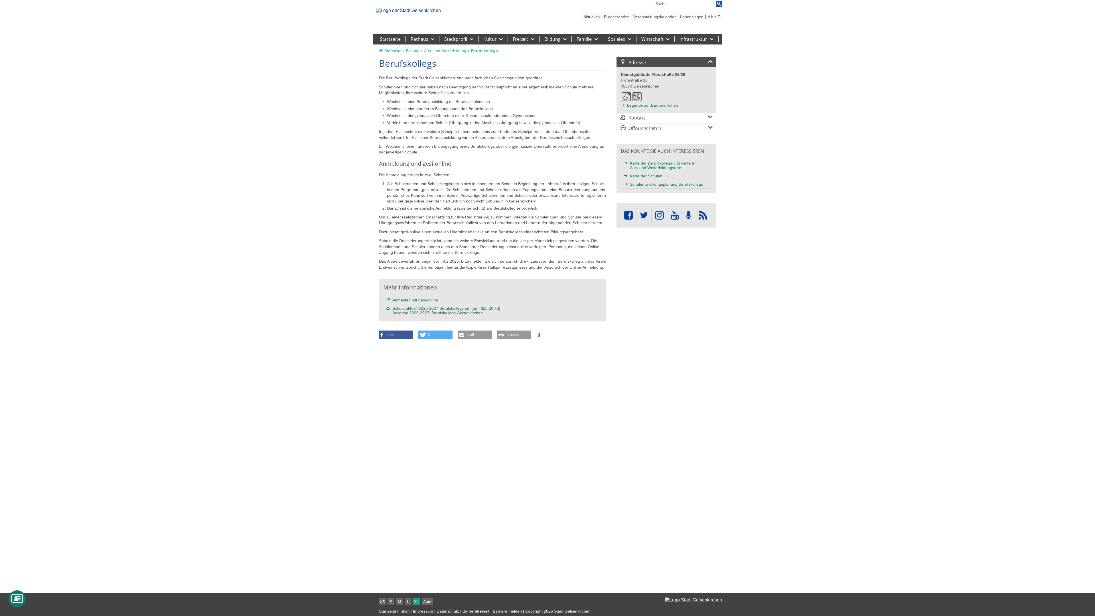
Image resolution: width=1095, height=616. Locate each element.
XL (416, 601)
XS (382, 601)
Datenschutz (448, 611)
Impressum (423, 611)
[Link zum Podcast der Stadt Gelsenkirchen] (688, 215)
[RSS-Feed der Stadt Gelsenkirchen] (703, 215)
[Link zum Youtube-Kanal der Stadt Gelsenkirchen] (674, 215)
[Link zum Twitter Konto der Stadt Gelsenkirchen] (643, 215)
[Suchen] (719, 4)
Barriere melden (507, 611)
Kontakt (636, 118)
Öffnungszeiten (644, 128)
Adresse (637, 62)
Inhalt (404, 611)
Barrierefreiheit (476, 611)
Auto (427, 601)
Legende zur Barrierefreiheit (652, 105)
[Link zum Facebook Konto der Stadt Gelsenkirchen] (628, 215)
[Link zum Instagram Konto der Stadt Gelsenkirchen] (659, 215)
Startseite (387, 611)
